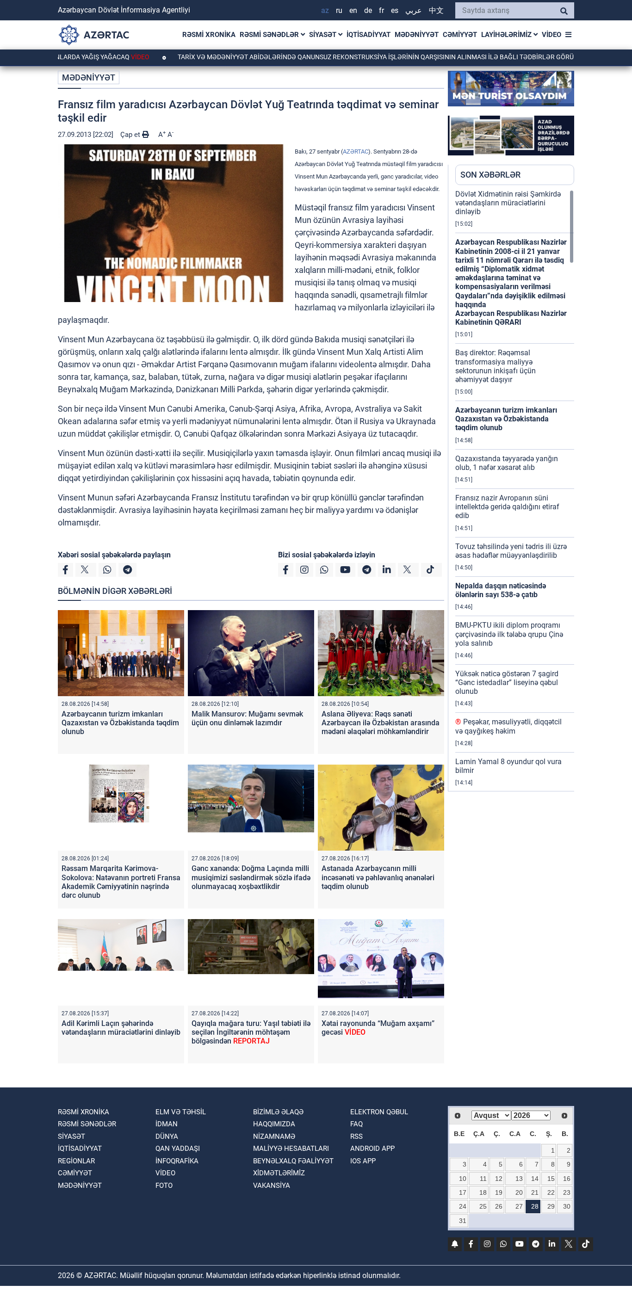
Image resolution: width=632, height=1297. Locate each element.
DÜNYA (166, 1136)
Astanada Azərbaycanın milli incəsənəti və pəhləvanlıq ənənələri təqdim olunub (378, 877)
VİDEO (551, 35)
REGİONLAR (76, 1161)
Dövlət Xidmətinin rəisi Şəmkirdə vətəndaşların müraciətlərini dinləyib (508, 203)
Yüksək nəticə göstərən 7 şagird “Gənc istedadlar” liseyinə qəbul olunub (506, 682)
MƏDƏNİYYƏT (417, 35)
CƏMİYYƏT (460, 35)
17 (462, 1192)
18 (483, 1192)
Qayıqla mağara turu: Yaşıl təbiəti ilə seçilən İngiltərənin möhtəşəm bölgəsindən (251, 1032)
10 (462, 1178)
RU (339, 10)
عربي (413, 10)
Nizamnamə (274, 1136)
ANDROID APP (372, 1148)
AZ (325, 10)
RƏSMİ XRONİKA (208, 35)
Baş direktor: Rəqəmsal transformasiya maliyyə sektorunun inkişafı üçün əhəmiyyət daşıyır (495, 366)
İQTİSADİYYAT (368, 35)
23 (566, 1192)
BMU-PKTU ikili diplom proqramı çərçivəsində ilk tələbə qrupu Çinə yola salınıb (509, 634)
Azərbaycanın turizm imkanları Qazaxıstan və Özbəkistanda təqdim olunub (120, 723)
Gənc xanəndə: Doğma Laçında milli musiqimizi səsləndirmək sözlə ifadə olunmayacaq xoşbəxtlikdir (251, 877)
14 (535, 1178)
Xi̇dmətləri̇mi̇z (279, 1173)
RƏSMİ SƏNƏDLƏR (270, 35)
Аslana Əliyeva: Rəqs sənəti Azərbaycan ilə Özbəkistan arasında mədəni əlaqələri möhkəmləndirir (381, 723)
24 (462, 1206)
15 (551, 1178)
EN (353, 10)
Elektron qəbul (379, 1112)
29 (551, 1206)
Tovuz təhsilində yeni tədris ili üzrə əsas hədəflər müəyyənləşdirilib (511, 551)
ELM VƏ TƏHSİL (180, 1112)
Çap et (131, 134)
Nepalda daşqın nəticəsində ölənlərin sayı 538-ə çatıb (500, 590)
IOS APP (363, 1161)
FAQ (356, 1124)
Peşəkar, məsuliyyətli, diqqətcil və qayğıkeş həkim (508, 726)
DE (368, 10)
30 (566, 1206)
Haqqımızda (274, 1124)
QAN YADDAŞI (177, 1148)
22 (551, 1192)
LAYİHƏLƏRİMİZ (507, 35)
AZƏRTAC (355, 151)
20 (519, 1192)
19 (498, 1192)
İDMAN (166, 1124)
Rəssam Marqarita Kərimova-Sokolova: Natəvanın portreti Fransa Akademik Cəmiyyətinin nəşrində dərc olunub (121, 882)
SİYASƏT (323, 35)
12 (498, 1178)
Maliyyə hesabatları (291, 1148)
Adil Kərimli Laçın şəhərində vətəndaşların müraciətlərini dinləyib (121, 1028)
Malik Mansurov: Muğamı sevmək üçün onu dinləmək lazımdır (247, 718)
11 (483, 1178)
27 (519, 1206)
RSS (356, 1136)
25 (483, 1206)
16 (566, 1178)
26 (498, 1206)
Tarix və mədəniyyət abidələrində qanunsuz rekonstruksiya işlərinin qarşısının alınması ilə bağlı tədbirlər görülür (355, 57)
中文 (436, 10)
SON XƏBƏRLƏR (490, 174)
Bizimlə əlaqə (278, 1112)
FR (381, 10)
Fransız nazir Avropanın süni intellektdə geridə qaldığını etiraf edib (507, 507)
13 (519, 1178)
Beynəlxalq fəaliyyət (293, 1161)
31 (462, 1220)
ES (394, 10)
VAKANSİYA (271, 1185)
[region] (514, 490)
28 (535, 1206)
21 (535, 1192)
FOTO (164, 1185)
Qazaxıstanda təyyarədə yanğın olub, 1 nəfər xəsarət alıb (506, 463)
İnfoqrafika (176, 1161)
